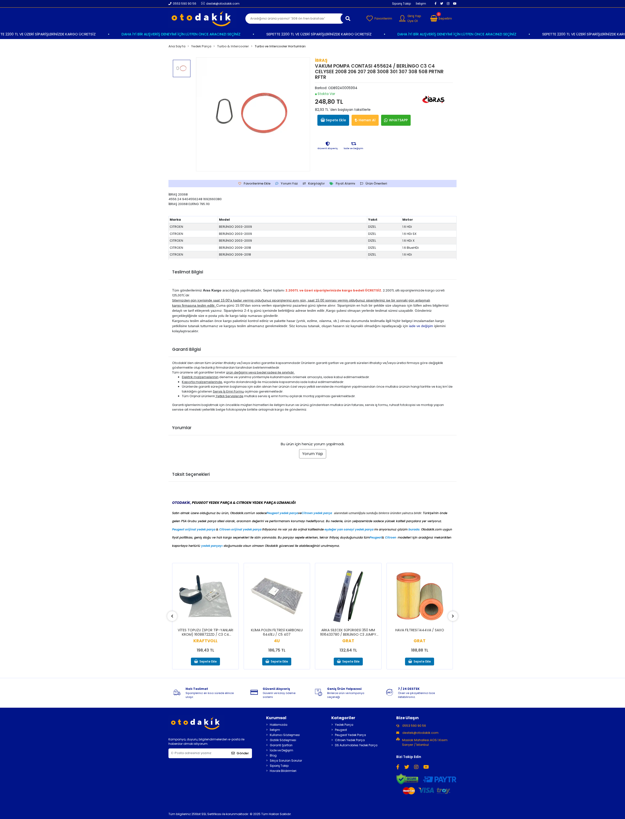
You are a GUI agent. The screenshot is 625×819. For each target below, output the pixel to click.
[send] (348, 18)
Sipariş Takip (401, 3)
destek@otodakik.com (420, 732)
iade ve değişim (421, 326)
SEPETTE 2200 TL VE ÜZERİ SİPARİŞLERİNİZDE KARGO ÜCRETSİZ (303, 34)
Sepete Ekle (336, 120)
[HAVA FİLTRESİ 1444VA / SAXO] (419, 596)
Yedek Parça (344, 724)
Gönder (243, 753)
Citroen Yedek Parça (350, 740)
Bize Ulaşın (407, 718)
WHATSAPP (398, 120)
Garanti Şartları (281, 745)
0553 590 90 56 (414, 725)
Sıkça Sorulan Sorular (286, 760)
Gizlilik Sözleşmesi (283, 740)
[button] (441, 18)
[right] (452, 616)
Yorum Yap (312, 453)
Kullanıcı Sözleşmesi (285, 735)
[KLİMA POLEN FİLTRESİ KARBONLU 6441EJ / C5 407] (277, 596)
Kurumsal (276, 718)
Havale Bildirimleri (283, 771)
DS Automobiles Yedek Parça (356, 745)
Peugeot (341, 730)
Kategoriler (343, 718)
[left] (172, 616)
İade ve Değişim (281, 750)
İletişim (421, 3)
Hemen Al (367, 120)
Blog (273, 755)
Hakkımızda (278, 724)
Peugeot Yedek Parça (350, 735)
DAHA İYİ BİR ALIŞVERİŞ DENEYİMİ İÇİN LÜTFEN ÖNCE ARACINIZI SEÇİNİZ (165, 34)
